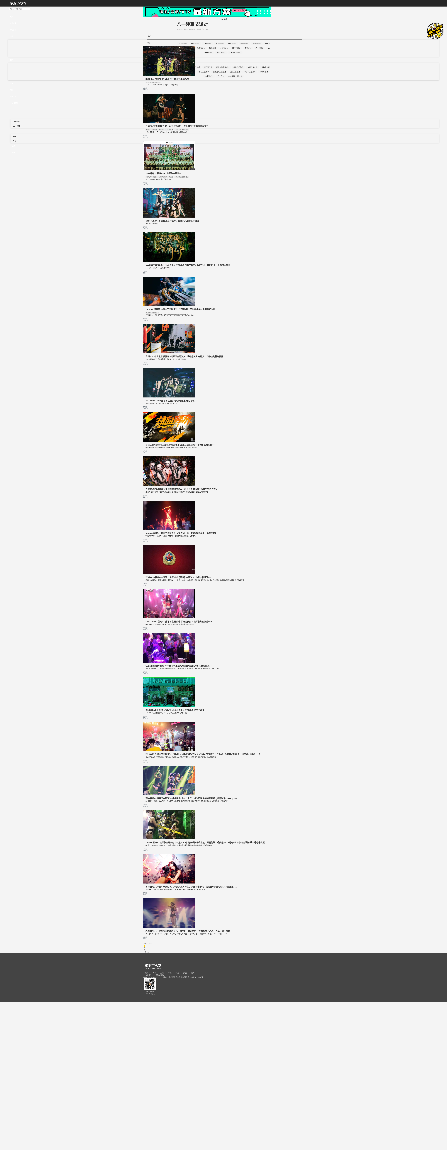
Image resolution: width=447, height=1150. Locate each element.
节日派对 (223, 19)
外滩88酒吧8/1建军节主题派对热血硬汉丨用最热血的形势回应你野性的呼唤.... (182, 489)
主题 (162, 973)
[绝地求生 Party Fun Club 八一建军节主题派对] (169, 75)
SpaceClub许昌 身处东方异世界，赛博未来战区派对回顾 (172, 221)
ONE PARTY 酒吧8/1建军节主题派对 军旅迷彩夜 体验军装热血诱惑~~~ (179, 622)
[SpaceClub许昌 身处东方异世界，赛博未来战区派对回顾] (169, 217)
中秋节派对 (207, 44)
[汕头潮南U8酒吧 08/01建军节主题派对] (169, 170)
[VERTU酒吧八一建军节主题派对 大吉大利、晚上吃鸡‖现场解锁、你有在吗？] (169, 529)
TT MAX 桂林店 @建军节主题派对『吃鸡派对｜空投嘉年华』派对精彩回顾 (180, 309)
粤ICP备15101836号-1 (196, 977)
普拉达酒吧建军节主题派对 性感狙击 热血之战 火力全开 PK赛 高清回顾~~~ (181, 445)
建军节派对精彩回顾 (182, 130)
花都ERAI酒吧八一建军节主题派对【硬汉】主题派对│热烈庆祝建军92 (178, 577)
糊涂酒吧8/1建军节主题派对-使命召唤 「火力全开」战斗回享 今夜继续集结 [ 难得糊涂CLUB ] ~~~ (191, 798)
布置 (170, 973)
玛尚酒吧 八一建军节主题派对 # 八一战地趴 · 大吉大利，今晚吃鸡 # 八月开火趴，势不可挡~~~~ (190, 931)
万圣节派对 (257, 44)
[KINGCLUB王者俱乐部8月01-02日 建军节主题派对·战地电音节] (169, 706)
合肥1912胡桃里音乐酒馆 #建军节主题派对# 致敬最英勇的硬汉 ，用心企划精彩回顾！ (185, 356)
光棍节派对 (195, 44)
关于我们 (148, 975)
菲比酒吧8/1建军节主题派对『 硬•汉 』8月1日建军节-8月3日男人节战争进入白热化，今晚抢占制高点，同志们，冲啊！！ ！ (203, 754)
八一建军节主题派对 (153, 82)
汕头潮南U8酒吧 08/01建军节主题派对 (163, 173)
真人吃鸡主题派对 (153, 313)
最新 (149, 36)
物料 (193, 973)
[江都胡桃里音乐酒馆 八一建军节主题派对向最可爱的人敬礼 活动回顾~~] (169, 662)
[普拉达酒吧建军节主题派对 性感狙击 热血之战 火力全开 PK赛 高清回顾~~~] (169, 441)
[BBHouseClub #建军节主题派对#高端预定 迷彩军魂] (169, 397)
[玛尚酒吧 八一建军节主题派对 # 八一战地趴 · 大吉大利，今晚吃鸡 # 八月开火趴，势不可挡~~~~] (169, 927)
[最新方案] (207, 16)
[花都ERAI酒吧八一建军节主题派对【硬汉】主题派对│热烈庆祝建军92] (169, 574)
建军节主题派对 (152, 130)
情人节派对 (183, 44)
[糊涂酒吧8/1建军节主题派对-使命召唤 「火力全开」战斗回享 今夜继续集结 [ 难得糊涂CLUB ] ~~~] (169, 795)
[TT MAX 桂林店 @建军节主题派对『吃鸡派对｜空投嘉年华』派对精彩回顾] (169, 305)
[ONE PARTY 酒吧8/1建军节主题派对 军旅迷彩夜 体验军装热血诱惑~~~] (169, 618)
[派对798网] (18, 3)
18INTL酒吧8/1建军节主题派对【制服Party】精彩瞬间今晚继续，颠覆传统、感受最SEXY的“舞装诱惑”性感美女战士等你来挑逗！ (206, 842)
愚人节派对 (220, 44)
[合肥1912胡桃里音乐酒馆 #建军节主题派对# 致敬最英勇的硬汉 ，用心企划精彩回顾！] (169, 353)
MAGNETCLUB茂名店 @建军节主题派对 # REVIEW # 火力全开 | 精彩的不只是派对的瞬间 (188, 265)
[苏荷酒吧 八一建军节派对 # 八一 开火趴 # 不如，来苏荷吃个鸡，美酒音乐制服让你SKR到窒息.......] (169, 883)
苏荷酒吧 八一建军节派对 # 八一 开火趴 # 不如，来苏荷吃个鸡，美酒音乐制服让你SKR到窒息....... (191, 887)
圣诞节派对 (244, 44)
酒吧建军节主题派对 (166, 130)
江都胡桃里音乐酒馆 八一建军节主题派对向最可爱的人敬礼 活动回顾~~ (179, 666)
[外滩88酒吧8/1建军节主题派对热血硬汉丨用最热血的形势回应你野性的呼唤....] (169, 485)
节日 (154, 973)
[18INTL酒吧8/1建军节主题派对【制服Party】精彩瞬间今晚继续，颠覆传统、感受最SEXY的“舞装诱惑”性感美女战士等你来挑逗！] (169, 839)
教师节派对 (232, 44)
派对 (147, 973)
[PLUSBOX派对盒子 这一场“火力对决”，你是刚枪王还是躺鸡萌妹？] (169, 122)
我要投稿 (160, 975)
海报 (177, 973)
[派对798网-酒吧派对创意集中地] (153, 967)
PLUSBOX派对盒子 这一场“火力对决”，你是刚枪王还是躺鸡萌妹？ (177, 126)
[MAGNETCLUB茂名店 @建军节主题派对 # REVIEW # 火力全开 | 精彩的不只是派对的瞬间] (169, 261)
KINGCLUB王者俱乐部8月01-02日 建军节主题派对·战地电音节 (175, 710)
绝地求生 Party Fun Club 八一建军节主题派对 (167, 79)
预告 (185, 973)
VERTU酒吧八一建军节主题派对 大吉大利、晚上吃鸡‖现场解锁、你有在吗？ (181, 533)
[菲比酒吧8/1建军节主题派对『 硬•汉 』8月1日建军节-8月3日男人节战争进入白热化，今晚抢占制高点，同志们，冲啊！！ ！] (169, 750)
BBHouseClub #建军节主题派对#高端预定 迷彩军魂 (170, 401)
